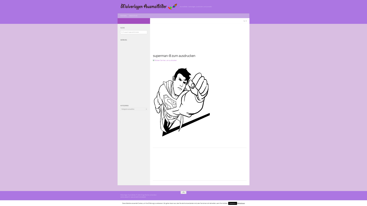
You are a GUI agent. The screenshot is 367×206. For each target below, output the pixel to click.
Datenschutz (133, 16)
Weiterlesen (241, 203)
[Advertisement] (199, 37)
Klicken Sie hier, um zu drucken (165, 60)
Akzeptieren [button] (232, 203)
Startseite (123, 16)
